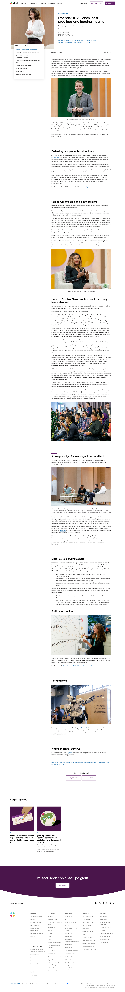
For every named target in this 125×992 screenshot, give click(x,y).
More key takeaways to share (24, 65)
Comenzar (109, 3)
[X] (107, 903)
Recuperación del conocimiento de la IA (77, 42)
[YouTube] (110, 903)
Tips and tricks (20, 71)
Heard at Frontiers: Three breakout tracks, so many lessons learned (28, 56)
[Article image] (22, 819)
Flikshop (63, 530)
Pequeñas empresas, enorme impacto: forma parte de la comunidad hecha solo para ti (22, 839)
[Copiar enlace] (110, 52)
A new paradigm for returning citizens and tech (28, 61)
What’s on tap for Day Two (23, 74)
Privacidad (25, 984)
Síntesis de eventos (90, 762)
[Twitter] (102, 52)
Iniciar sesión (84, 3)
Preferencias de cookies (42, 984)
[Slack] (14, 3)
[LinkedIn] (107, 52)
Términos (32, 984)
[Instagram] (100, 903)
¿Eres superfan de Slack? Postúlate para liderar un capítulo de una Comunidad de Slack (49, 839)
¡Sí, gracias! (74, 778)
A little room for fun (21, 68)
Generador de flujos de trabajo (80, 40)
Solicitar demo (96, 3)
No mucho (89, 778)
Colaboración (63, 13)
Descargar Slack (14, 983)
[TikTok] (114, 903)
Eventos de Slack (63, 40)
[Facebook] (105, 52)
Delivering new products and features (26, 49)
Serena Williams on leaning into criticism (27, 52)
